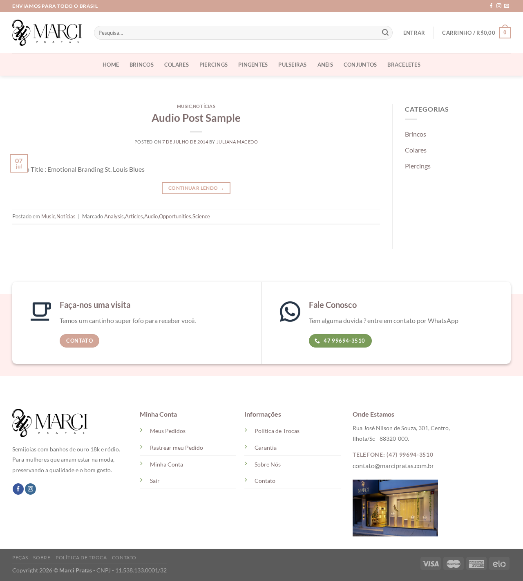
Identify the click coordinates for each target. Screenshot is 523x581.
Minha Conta (166, 464)
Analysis (114, 216)
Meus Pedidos (168, 430)
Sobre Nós (268, 464)
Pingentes (253, 64)
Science (201, 216)
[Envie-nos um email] (506, 6)
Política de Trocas (277, 430)
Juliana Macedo (237, 141)
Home (111, 64)
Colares (176, 64)
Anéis (325, 64)
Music (184, 106)
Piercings (213, 64)
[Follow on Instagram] (498, 6)
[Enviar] (385, 33)
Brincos (142, 64)
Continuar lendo (196, 188)
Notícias (204, 106)
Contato (265, 480)
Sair (155, 480)
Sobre (41, 557)
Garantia (266, 447)
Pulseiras (292, 64)
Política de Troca (81, 557)
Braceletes (403, 64)
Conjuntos (360, 64)
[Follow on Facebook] (491, 6)
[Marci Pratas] (47, 33)
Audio (151, 216)
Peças (20, 557)
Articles (134, 216)
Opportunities (175, 216)
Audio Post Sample (196, 118)
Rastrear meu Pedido (176, 447)
